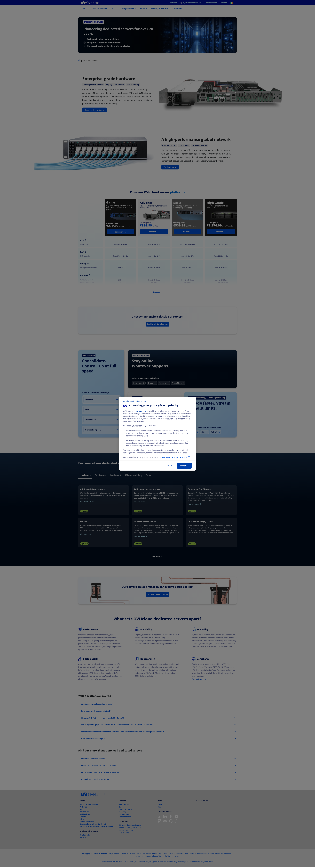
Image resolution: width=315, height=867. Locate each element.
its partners (140, 411)
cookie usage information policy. (173, 457)
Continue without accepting (134, 401)
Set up (169, 465)
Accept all (184, 465)
